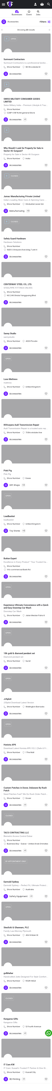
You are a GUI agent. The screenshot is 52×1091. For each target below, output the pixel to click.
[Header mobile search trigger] (49, 4)
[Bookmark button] (46, 74)
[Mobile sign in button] (35, 4)
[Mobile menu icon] (3, 4)
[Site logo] (10, 4)
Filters (43, 21)
